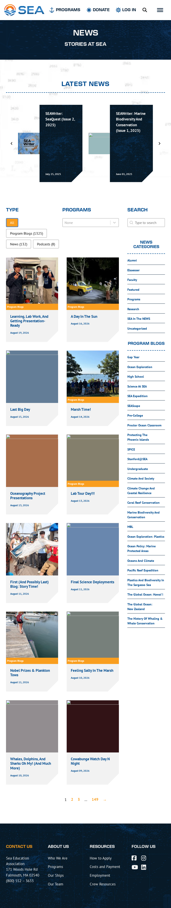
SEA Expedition (137, 396)
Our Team (55, 884)
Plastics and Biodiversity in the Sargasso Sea (145, 582)
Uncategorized (137, 329)
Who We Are (57, 858)
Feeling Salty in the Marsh (92, 670)
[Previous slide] (11, 143)
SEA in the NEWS (138, 319)
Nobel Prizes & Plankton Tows (30, 672)
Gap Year (133, 357)
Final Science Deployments (92, 581)
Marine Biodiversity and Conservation (143, 514)
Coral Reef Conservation (143, 503)
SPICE (131, 449)
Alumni (132, 260)
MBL (130, 527)
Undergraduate (137, 469)
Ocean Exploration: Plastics (145, 537)
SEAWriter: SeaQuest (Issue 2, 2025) (60, 119)
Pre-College (135, 415)
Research (133, 309)
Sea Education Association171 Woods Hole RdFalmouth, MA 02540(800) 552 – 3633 (22, 869)
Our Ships (56, 875)
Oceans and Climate (140, 561)
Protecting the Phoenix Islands (138, 437)
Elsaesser (133, 270)
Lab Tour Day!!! (83, 493)
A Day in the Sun (84, 316)
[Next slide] (159, 143)
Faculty (132, 280)
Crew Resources (103, 884)
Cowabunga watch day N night (90, 761)
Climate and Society (140, 478)
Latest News (85, 84)
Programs (133, 299)
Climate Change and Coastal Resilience (141, 490)
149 (95, 799)
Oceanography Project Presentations (27, 495)
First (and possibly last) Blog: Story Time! (29, 584)
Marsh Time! (81, 409)
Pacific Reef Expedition (142, 570)
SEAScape (133, 406)
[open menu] (160, 10)
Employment (100, 875)
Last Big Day (20, 409)
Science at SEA (137, 386)
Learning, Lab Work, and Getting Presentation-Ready (29, 321)
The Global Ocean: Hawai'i (145, 594)
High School (135, 377)
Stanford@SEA (137, 459)
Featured (133, 290)
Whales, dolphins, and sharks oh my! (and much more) (30, 763)
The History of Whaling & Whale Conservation (145, 621)
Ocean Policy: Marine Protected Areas (141, 548)
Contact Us (19, 847)
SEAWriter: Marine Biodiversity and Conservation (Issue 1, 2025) (131, 122)
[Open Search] (144, 10)
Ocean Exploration (139, 367)
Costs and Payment (105, 866)
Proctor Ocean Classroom (144, 425)
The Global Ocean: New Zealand (139, 606)
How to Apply (101, 858)
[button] (12, 222)
